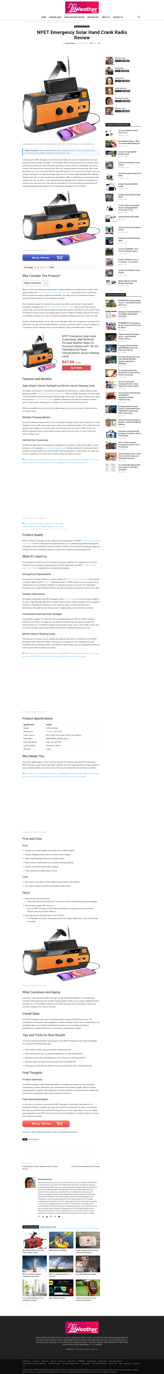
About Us (106, 17)
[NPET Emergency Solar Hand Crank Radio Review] (111, 303)
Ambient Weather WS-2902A (128, 217)
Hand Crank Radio (71, 599)
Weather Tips (93, 17)
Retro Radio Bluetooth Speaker (86, 1274)
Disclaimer (36, 1361)
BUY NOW (76, 368)
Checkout (136, 1363)
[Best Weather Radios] (111, 144)
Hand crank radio (34, 1139)
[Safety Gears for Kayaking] (61, 1240)
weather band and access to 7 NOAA (59, 307)
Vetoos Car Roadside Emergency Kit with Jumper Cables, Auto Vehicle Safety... (129, 384)
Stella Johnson (121, 88)
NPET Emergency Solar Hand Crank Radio (54, 292)
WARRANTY (81, 1361)
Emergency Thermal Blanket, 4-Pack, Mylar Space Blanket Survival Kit (129, 314)
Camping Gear (55, 17)
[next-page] (27, 1304)
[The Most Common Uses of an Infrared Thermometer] (88, 1287)
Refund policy (102, 1361)
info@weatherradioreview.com (86, 1349)
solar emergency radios (43, 399)
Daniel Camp (120, 58)
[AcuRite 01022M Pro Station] (109, 262)
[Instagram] (44, 1216)
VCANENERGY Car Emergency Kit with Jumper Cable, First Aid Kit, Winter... (129, 325)
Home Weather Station (74, 17)
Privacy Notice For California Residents (34, 1363)
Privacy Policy (71, 1361)
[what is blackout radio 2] (61, 1287)
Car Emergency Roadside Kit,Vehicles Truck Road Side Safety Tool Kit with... (128, 372)
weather (47, 582)
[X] (79, 48)
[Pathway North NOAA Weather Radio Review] (109, 241)
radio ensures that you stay (77, 579)
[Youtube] (60, 1216)
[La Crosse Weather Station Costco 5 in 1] (109, 133)
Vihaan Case (120, 108)
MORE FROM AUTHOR (48, 1227)
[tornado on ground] (61, 1264)
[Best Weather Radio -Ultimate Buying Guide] (82, 1333)
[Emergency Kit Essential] (88, 1240)
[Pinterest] (84, 48)
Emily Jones (119, 78)
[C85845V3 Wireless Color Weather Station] (109, 252)
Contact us (118, 17)
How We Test (26, 1361)
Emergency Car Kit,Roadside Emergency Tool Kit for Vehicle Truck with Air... (129, 433)
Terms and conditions (115, 1361)
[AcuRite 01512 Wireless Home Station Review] (109, 165)
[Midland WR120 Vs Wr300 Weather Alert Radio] (111, 282)
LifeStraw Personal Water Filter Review (85, 1166)
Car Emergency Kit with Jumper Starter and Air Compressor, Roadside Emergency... (129, 456)
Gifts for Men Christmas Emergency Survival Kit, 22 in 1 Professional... (129, 445)
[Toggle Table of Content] (44, 283)
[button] (139, 17)
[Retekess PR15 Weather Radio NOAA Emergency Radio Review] (109, 197)
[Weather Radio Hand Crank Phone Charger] (34, 1240)
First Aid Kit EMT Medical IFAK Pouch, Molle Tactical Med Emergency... (129, 467)
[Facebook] (74, 48)
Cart (23, 1366)
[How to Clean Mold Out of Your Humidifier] (34, 1287)
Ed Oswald (119, 68)
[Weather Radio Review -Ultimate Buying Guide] (82, 7)
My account (45, 1361)
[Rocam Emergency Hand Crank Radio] (109, 176)
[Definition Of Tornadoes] (34, 1264)
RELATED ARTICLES (31, 1227)
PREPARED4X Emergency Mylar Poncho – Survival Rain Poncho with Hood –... (129, 303)
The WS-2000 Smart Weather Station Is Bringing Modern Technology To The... (129, 208)
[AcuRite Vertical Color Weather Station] (109, 230)
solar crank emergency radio (55, 448)
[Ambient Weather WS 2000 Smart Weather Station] (109, 208)
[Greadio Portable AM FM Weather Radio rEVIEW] (111, 154)
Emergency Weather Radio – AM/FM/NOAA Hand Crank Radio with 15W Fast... (128, 348)
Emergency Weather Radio (36, 22)
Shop (120, 1363)
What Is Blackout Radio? (57, 1298)
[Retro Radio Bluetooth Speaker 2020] (88, 1264)
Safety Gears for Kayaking (58, 1250)
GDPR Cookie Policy (54, 1363)
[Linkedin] (48, 1216)
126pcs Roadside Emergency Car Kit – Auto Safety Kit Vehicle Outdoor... (129, 336)
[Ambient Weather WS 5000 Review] (110, 187)
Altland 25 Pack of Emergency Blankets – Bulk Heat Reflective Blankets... (129, 422)
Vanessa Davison (70, 43)
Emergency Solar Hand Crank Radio (51, 394)
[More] (89, 48)
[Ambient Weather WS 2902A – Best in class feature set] (111, 219)
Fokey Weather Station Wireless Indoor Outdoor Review (40, 1167)
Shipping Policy (91, 1361)
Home (43, 17)
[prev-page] (23, 1304)
